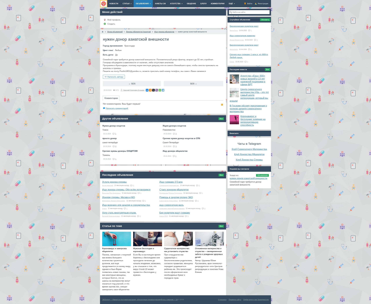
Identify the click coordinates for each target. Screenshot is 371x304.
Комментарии (111, 98)
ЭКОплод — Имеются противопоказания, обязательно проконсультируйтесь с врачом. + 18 (140, 300)
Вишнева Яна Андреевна (111, 193)
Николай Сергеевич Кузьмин (133, 90)
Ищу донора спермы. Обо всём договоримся (126, 189)
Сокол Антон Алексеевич (168, 201)
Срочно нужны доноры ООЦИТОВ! (120, 151)
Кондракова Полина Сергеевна (170, 193)
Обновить (265, 20)
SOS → (193, 83)
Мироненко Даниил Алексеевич (113, 201)
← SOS (132, 83)
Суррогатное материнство (169, 185)
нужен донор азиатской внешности (248, 178)
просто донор (109, 138)
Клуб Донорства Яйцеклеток (249, 154)
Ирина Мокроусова (237, 40)
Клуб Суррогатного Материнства (249, 149)
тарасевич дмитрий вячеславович (172, 208)
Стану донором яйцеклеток (174, 189)
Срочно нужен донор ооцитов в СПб (181, 138)
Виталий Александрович (111, 216)
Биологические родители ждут (244, 26)
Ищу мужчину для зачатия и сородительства (126, 205)
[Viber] (156, 90)
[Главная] (102, 31)
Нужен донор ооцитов (113, 126)
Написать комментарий (117, 108)
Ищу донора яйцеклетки (175, 151)
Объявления (262, 175)
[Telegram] (163, 90)
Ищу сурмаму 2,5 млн (171, 182)
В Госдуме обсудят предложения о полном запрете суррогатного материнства (248, 109)
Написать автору (115, 77)
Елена (232, 62)
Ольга (104, 208)
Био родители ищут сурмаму (174, 213)
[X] (153, 90)
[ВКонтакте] (147, 90)
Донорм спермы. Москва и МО (118, 197)
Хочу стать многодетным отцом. (119, 213)
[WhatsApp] (160, 90)
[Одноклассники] (150, 90)
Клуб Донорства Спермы (249, 159)
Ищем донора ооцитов (174, 126)
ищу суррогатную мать (171, 205)
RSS (222, 105)
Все (221, 119)
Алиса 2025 (163, 216)
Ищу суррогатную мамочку (242, 35)
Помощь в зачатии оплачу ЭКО (176, 197)
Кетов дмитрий (107, 185)
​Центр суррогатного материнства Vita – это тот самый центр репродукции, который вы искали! (249, 95)
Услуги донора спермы (114, 182)
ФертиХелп (234, 30)
